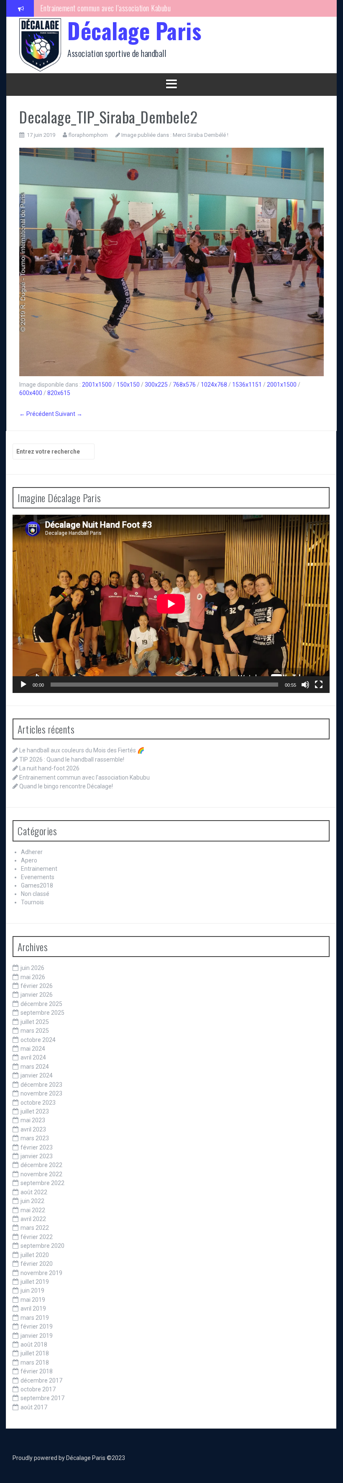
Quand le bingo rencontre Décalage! (88, 8)
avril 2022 (33, 1219)
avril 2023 (33, 1129)
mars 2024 (34, 1066)
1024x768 (214, 384)
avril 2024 (33, 1057)
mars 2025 (34, 1030)
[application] (171, 604)
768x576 (184, 384)
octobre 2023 (38, 1102)
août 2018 (33, 1344)
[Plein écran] (319, 684)
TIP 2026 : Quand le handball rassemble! (71, 759)
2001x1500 (97, 384)
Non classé (35, 893)
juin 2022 (32, 1201)
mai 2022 (32, 1210)
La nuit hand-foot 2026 (49, 768)
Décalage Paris (134, 30)
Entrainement (39, 868)
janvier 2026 (36, 994)
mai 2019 (32, 1299)
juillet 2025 (34, 1022)
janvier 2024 (36, 1075)
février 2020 (36, 1263)
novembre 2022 (41, 1174)
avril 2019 (33, 1308)
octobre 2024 (38, 1040)
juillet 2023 (34, 1111)
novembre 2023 (41, 1093)
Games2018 (37, 885)
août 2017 (33, 1407)
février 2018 (36, 1371)
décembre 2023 (41, 1084)
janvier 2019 (36, 1335)
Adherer (32, 852)
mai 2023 (32, 1120)
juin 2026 (32, 968)
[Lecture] (23, 684)
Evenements (37, 877)
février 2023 (36, 1147)
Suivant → (68, 414)
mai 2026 (32, 977)
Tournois (32, 902)
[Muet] (305, 684)
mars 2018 (34, 1362)
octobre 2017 (38, 1389)
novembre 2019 (41, 1273)
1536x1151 (247, 384)
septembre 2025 (42, 1012)
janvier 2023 (36, 1156)
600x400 (30, 393)
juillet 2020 (34, 1255)
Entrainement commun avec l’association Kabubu (84, 777)
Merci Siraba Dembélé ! (200, 135)
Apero (29, 860)
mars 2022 (34, 1227)
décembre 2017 (41, 1380)
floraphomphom (88, 135)
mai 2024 (32, 1048)
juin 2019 (32, 1290)
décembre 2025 (41, 1004)
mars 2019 (34, 1317)
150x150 (128, 384)
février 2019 (36, 1326)
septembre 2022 (42, 1183)
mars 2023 (34, 1138)
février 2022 (36, 1237)
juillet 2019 (34, 1281)
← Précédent (36, 414)
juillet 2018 (34, 1353)
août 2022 (33, 1192)
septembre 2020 (42, 1245)
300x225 (156, 384)
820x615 (58, 393)
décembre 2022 (41, 1165)
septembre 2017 (42, 1398)
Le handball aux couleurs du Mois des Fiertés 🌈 (81, 750)
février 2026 (36, 986)
